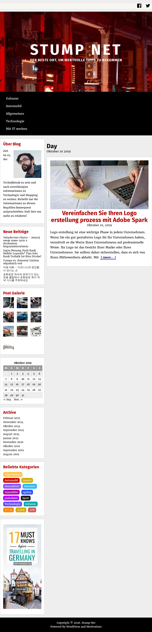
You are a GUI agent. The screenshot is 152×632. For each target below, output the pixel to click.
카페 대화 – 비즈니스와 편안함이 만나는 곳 (21, 269)
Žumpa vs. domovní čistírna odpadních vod (21, 262)
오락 (32, 510)
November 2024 (13, 422)
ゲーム (8, 510)
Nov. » (18, 399)
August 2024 (11, 434)
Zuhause (12, 98)
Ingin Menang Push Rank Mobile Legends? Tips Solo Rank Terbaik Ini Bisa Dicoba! (22, 253)
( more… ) (108, 257)
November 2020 (13, 442)
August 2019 (11, 454)
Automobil (14, 106)
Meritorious (94, 626)
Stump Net (76, 50)
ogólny (27, 492)
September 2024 (13, 430)
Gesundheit (12, 486)
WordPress (73, 626)
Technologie (15, 121)
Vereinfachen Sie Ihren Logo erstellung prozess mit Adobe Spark (99, 216)
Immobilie (11, 492)
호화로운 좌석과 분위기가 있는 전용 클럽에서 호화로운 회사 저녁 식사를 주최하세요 (21, 277)
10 (23, 379)
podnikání (11, 498)
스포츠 (21, 510)
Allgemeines (15, 113)
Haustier (29, 486)
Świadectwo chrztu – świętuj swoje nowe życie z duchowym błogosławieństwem (21, 242)
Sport (25, 498)
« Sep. (7, 399)
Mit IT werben (16, 129)
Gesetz (27, 480)
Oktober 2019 (11, 446)
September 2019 (13, 450)
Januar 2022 (10, 438)
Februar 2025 (11, 418)
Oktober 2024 (11, 426)
